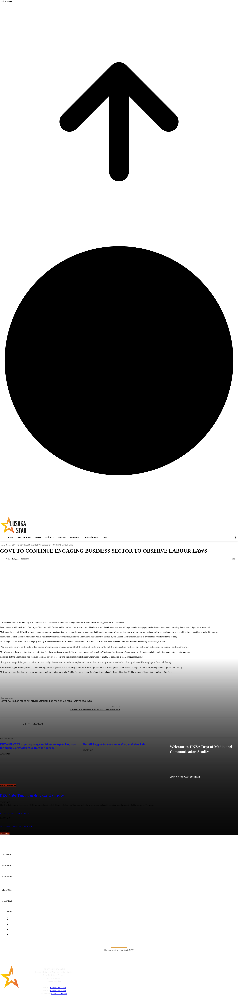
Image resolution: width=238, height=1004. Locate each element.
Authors (103, 999)
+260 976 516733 (58, 990)
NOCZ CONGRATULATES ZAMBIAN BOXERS (22, 885)
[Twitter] (91, 980)
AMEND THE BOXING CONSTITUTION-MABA (23, 850)
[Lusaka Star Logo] (35, 525)
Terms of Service (130, 999)
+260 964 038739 (58, 987)
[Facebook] (79, 980)
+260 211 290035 (59, 993)
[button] (234, 537)
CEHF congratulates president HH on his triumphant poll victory (29, 896)
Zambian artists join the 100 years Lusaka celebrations (25, 907)
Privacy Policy (115, 999)
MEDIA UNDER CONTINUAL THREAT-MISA (22, 872)
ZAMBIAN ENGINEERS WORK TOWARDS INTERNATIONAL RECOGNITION (36, 861)
